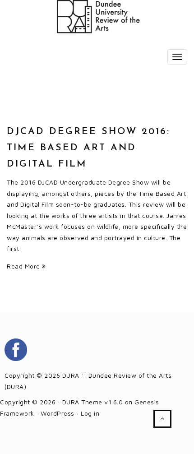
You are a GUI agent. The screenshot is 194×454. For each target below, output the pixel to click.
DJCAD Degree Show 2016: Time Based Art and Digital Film (88, 148)
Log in (90, 413)
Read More (24, 266)
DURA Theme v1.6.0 (92, 402)
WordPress (57, 413)
